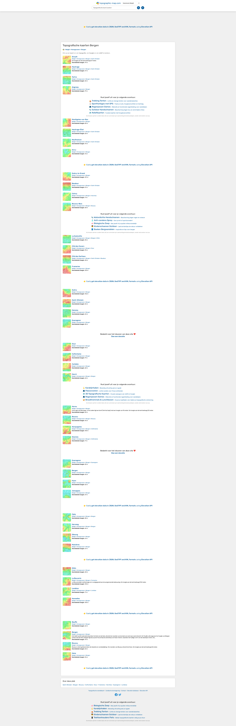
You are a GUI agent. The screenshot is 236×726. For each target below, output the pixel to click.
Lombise (75, 588)
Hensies (75, 310)
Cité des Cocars (78, 246)
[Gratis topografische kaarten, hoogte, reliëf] (63, 49)
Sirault (74, 57)
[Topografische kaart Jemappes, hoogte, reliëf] (67, 494)
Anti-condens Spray (103, 220)
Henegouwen (81, 59)
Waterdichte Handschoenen (107, 217)
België (74, 59)
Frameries (76, 266)
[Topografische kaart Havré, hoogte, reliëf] (67, 377)
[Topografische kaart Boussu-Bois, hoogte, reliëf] (67, 207)
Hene (74, 653)
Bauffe (74, 622)
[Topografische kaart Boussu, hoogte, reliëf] (67, 420)
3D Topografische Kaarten (97, 394)
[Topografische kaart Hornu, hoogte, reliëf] (67, 410)
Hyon (74, 481)
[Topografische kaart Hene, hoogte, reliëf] (67, 656)
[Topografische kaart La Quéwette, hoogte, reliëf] (67, 239)
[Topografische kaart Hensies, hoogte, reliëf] (67, 313)
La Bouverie (76, 578)
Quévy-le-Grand (78, 173)
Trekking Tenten (99, 101)
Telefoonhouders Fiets (104, 717)
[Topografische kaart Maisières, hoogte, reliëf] (67, 548)
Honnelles (76, 599)
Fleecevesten (91, 391)
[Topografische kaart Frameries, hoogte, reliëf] (67, 269)
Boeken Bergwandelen (104, 229)
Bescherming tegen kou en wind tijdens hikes (129, 110)
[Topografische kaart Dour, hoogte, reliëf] (67, 347)
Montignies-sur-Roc (80, 119)
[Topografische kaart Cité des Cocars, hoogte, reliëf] (67, 249)
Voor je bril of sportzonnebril (123, 220)
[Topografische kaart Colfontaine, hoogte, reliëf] (67, 357)
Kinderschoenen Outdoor (105, 226)
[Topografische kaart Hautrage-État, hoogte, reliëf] (67, 133)
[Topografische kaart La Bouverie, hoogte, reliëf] (67, 581)
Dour (92, 248)
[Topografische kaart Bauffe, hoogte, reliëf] (67, 625)
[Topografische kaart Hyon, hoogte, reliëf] (67, 484)
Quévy (74, 290)
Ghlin (98, 238)
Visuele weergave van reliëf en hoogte (122, 394)
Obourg (75, 535)
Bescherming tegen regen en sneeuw (133, 217)
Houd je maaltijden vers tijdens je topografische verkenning (134, 400)
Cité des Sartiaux (79, 256)
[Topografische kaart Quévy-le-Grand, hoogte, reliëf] (67, 176)
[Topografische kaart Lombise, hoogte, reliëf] (67, 591)
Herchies (94, 195)
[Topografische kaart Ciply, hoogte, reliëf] (67, 517)
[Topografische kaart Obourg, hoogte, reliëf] (67, 538)
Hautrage (75, 67)
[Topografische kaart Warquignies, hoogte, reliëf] (67, 430)
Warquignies (77, 427)
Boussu (93, 206)
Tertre (74, 77)
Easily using (119, 27)
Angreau (75, 87)
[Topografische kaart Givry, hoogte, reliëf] (67, 153)
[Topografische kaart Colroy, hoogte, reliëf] (67, 197)
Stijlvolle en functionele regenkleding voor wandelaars (129, 107)
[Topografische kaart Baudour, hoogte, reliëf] (67, 186)
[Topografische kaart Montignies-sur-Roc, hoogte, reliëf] (67, 122)
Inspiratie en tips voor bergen (125, 229)
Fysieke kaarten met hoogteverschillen (117, 113)
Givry (74, 150)
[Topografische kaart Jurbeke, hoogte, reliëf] (67, 367)
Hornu (74, 407)
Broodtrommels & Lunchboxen (99, 400)
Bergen (88, 59)
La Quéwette (77, 236)
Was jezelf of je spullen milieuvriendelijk (124, 223)
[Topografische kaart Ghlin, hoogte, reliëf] (67, 571)
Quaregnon (76, 320)
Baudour (75, 183)
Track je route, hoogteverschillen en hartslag (129, 104)
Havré (74, 374)
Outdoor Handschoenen (103, 109)
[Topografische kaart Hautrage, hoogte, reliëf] (67, 70)
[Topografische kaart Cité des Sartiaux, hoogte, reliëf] (67, 259)
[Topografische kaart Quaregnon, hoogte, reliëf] (67, 323)
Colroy (74, 194)
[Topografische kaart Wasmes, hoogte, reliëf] (67, 440)
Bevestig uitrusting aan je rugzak (110, 388)
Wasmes (75, 437)
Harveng (75, 524)
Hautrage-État (78, 130)
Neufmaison (76, 140)
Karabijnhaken (92, 388)
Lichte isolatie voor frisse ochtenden (111, 391)
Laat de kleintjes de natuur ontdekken (130, 226)
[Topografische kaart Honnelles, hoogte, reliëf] (67, 602)
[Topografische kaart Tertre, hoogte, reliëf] (67, 80)
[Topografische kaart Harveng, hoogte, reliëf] (67, 527)
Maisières (76, 545)
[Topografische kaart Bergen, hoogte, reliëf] (67, 474)
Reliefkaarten (98, 113)
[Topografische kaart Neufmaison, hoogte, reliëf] (67, 143)
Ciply (74, 514)
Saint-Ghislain (95, 59)
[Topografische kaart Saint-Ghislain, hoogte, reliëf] (67, 303)
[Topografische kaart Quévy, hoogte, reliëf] (67, 293)
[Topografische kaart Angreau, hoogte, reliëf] (67, 90)
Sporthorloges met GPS (102, 104)
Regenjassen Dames (101, 107)
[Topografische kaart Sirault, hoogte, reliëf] (67, 60)
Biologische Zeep (102, 223)
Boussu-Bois (77, 204)
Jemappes (76, 491)
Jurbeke (75, 364)
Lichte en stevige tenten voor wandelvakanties (123, 101)
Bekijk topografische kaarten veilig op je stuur (130, 718)
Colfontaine (76, 354)
